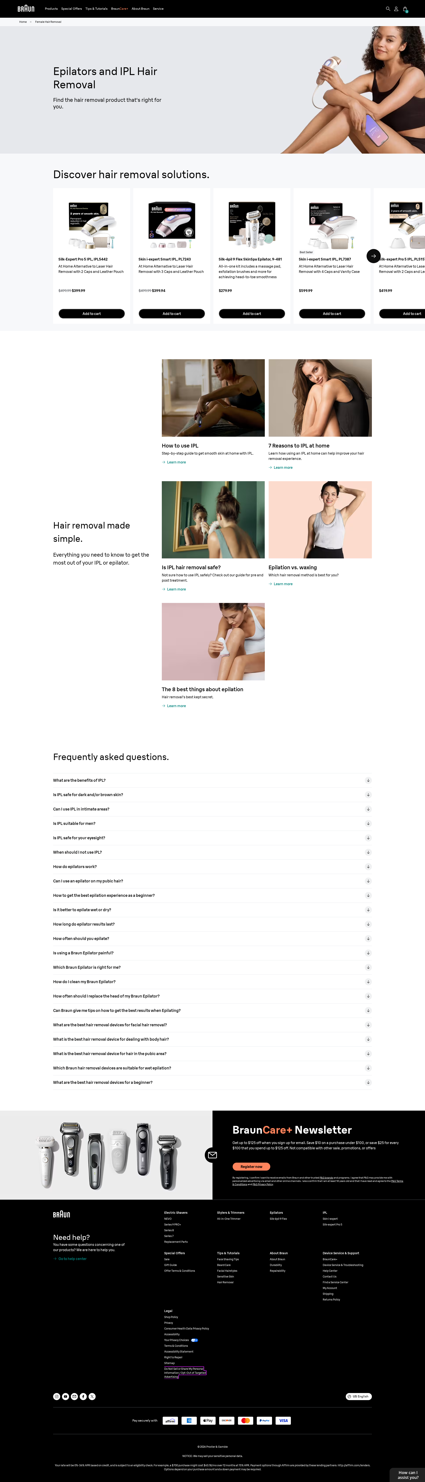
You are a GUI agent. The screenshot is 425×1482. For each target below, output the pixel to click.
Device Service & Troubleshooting (343, 1265)
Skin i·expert (330, 1218)
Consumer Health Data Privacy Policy (186, 1328)
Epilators (276, 1213)
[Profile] (396, 9)
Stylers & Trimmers (230, 1213)
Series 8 (169, 1230)
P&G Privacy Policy (263, 1184)
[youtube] (65, 1396)
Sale (167, 1259)
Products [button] (51, 9)
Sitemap (169, 1363)
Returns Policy (331, 1299)
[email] (74, 1396)
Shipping (328, 1293)
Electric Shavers (175, 1213)
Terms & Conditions (176, 1345)
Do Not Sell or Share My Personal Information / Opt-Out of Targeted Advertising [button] (185, 1372)
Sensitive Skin (225, 1276)
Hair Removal (225, 1282)
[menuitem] (51, 9)
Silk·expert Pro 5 (332, 1224)
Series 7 (169, 1236)
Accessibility (172, 1334)
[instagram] (56, 1396)
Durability (276, 1265)
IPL (325, 1213)
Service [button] (158, 9)
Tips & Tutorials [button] (96, 9)
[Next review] (374, 256)
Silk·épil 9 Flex (278, 1218)
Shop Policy (171, 1317)
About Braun (277, 1259)
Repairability (277, 1270)
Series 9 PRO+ (172, 1224)
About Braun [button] (140, 9)
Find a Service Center (335, 1282)
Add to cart (92, 313)
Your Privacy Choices (176, 1340)
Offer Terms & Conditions (179, 1270)
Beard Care (224, 1265)
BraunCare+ (330, 1259)
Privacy (168, 1322)
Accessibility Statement (178, 1351)
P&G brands (326, 1177)
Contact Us (329, 1276)
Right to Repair (173, 1357)
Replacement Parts (176, 1241)
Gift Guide (170, 1265)
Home (23, 21)
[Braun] (26, 9)
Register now (251, 1166)
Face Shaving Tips (228, 1259)
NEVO (168, 1218)
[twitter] (92, 1396)
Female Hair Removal (48, 21)
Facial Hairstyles (227, 1270)
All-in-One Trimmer (228, 1218)
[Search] (388, 9)
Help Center (330, 1270)
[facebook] (83, 1396)
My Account (330, 1288)
